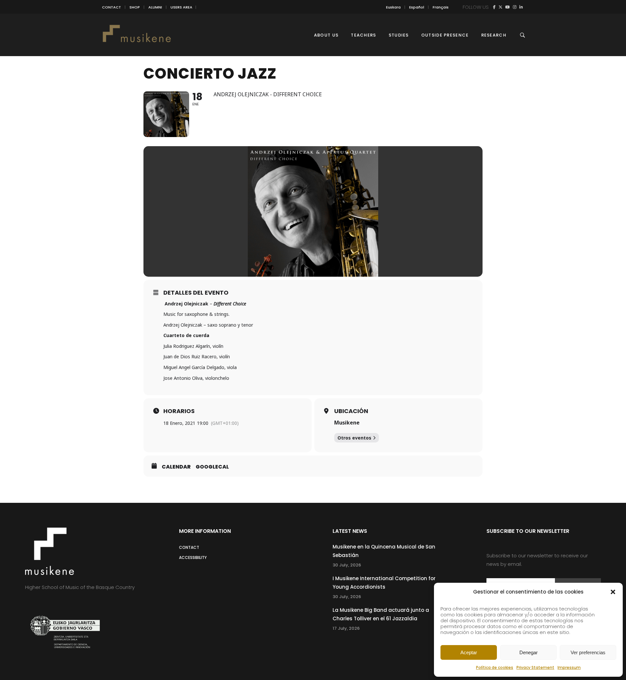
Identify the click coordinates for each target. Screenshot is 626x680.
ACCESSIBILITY (193, 557)
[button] (613, 592)
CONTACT (111, 7)
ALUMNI (155, 7)
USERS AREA (181, 7)
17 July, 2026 (346, 628)
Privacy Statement (535, 667)
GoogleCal (212, 467)
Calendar (176, 467)
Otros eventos (354, 438)
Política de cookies (494, 667)
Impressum (569, 667)
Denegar (528, 652)
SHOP (134, 7)
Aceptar (468, 652)
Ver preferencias (588, 652)
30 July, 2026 (347, 565)
